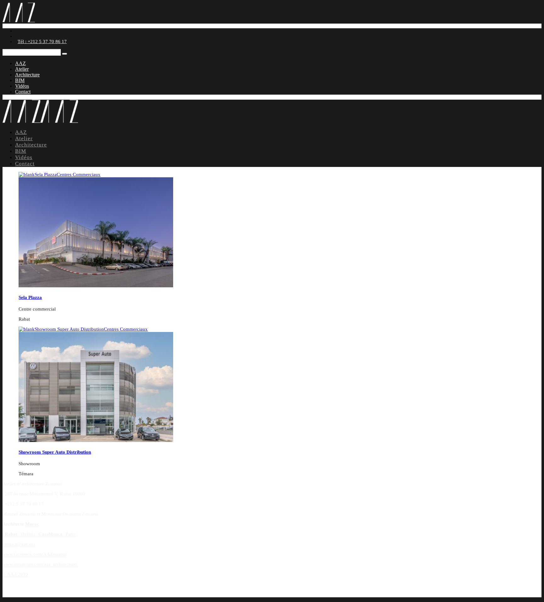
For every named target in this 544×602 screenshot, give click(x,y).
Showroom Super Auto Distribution (91, 329)
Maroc (32, 524)
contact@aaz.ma (19, 544)
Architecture (27, 74)
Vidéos (22, 86)
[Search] (64, 54)
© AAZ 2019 (15, 574)
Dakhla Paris (40, 534)
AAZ (20, 63)
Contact (23, 91)
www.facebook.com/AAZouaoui (34, 554)
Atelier (22, 69)
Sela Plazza (67, 174)
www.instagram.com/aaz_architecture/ (40, 564)
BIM (20, 80)
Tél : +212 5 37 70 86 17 (42, 41)
